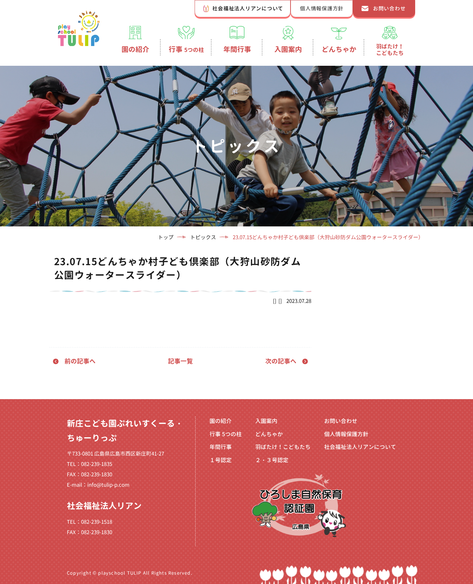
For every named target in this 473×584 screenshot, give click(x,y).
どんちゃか (339, 49)
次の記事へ (280, 361)
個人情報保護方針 (321, 8)
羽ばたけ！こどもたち (390, 49)
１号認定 (220, 460)
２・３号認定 (271, 460)
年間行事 (237, 49)
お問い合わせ (389, 8)
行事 (186, 49)
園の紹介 (135, 49)
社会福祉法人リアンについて (247, 8)
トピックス (203, 237)
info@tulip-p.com (108, 484)
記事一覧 (180, 361)
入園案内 (288, 49)
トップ (165, 237)
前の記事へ (80, 361)
